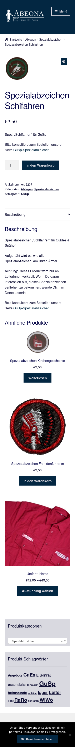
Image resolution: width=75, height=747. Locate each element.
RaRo (20, 699)
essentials (16, 684)
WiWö (46, 699)
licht (11, 701)
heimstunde (17, 692)
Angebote (15, 675)
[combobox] (37, 641)
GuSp (25, 194)
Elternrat (43, 675)
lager (43, 692)
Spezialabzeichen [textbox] (36, 641)
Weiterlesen (37, 377)
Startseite (16, 39)
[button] (64, 61)
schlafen (33, 701)
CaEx (29, 674)
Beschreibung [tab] (15, 214)
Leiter (55, 692)
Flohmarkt (31, 685)
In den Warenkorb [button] (38, 480)
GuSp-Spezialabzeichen (31, 149)
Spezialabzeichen (50, 39)
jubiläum (32, 693)
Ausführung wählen (37, 590)
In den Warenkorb (40, 165)
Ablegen (30, 39)
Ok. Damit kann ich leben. (37, 739)
